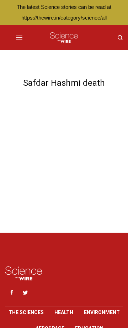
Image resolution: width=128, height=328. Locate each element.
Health (63, 312)
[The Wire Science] (64, 37)
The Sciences (26, 312)
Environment (102, 312)
